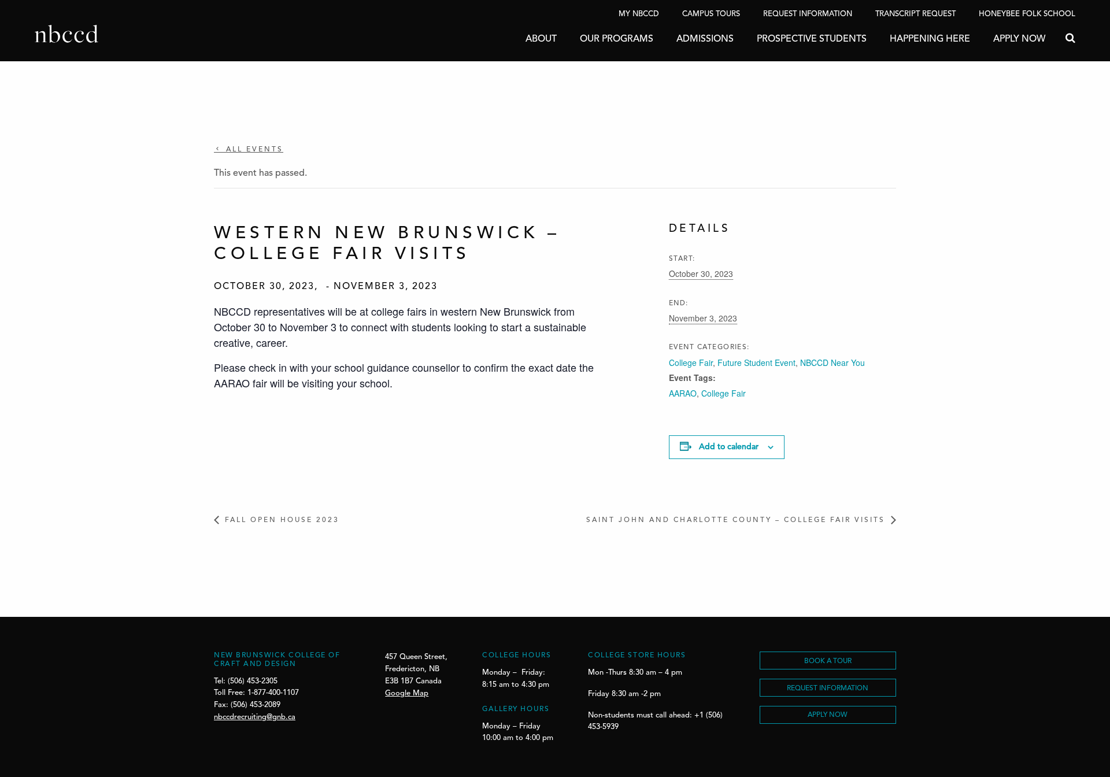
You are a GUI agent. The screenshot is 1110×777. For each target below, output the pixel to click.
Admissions (705, 39)
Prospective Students (812, 39)
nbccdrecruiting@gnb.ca (254, 717)
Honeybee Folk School (1027, 14)
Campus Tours (711, 14)
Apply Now (1019, 39)
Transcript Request (915, 14)
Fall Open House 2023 (282, 520)
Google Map (406, 693)
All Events (253, 149)
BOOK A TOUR (828, 661)
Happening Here (930, 39)
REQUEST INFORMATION (827, 688)
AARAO (683, 393)
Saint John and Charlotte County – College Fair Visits (735, 520)
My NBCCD (639, 14)
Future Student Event (756, 362)
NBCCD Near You (832, 362)
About (541, 39)
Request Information (807, 14)
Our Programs (616, 39)
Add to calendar (728, 447)
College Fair (691, 362)
